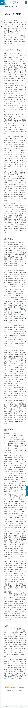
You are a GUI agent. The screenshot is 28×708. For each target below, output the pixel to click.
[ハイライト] (2, 21)
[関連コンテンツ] (22, 6)
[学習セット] (16, 6)
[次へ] (21, 706)
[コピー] (2, 24)
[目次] (2, 6)
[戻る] (7, 706)
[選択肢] (25, 6)
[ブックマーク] (19, 6)
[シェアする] (2, 26)
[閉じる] (2, 18)
